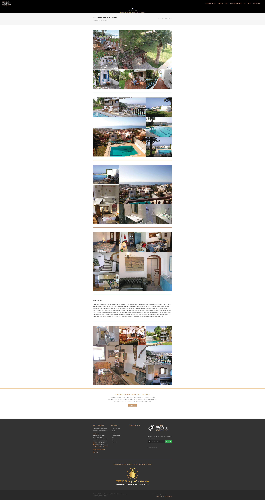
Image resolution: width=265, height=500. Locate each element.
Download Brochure (152, 447)
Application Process (116, 435)
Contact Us (114, 441)
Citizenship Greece (116, 428)
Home (159, 18)
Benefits (114, 430)
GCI (162, 18)
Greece (104, 495)
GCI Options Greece (168, 18)
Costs (113, 433)
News (113, 439)
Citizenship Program (97, 495)
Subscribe (168, 441)
